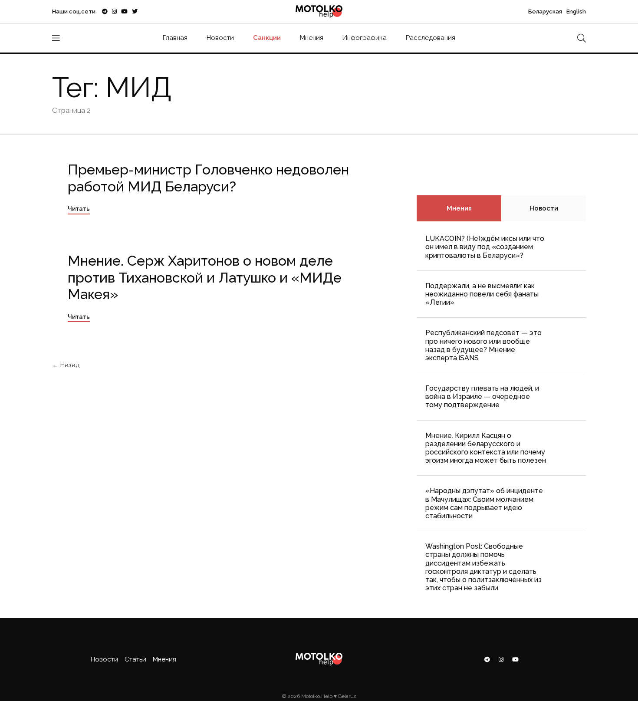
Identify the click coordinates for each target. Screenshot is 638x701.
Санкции (267, 38)
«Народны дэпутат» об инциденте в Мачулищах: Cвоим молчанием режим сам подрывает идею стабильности (484, 503)
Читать (79, 208)
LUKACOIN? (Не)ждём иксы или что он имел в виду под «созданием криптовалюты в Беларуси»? (484, 246)
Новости (220, 38)
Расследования (430, 38)
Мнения (311, 38)
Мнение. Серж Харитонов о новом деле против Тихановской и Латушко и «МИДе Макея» (205, 277)
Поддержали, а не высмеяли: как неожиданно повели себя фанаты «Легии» (482, 294)
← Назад (66, 365)
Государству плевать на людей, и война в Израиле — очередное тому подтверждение (482, 396)
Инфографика (364, 38)
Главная (175, 38)
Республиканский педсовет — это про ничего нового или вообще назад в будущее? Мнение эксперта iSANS (483, 345)
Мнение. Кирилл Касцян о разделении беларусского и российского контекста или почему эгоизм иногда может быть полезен (485, 448)
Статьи (135, 659)
